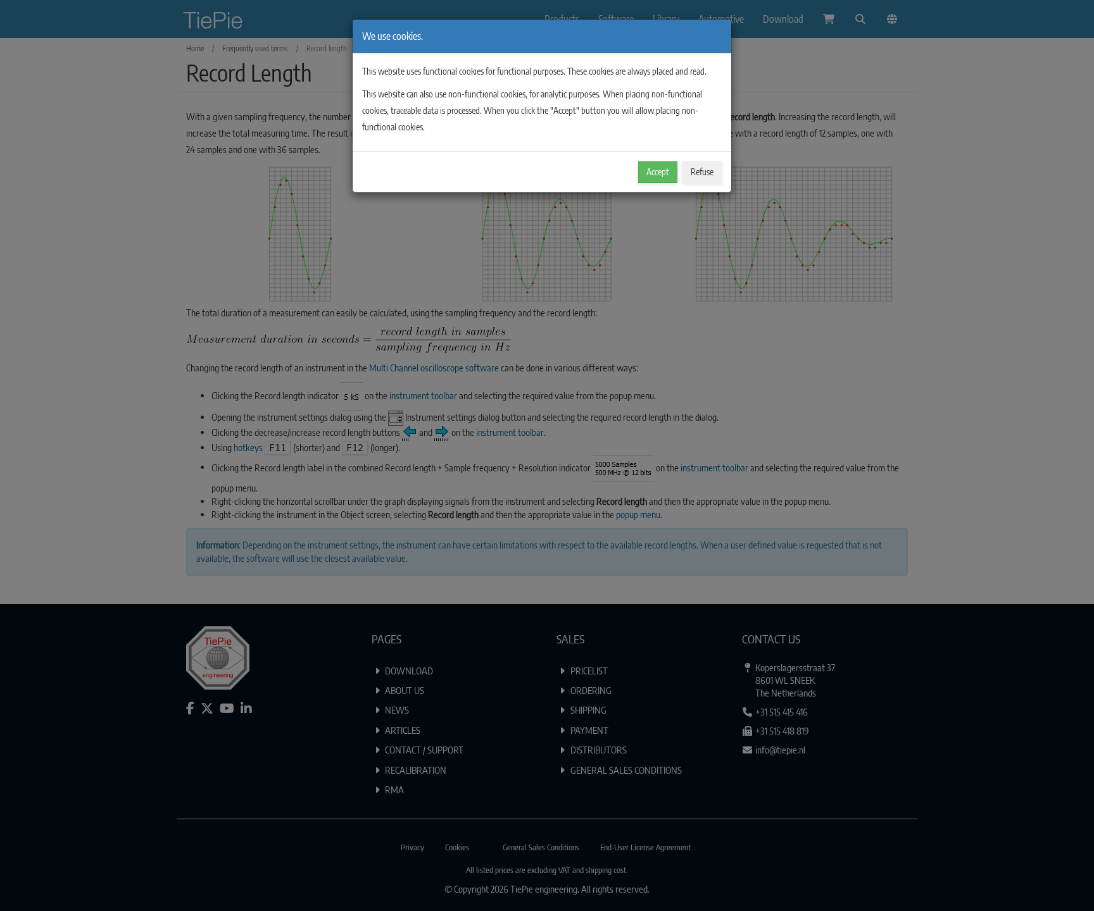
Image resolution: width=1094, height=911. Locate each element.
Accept (657, 171)
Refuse (702, 171)
